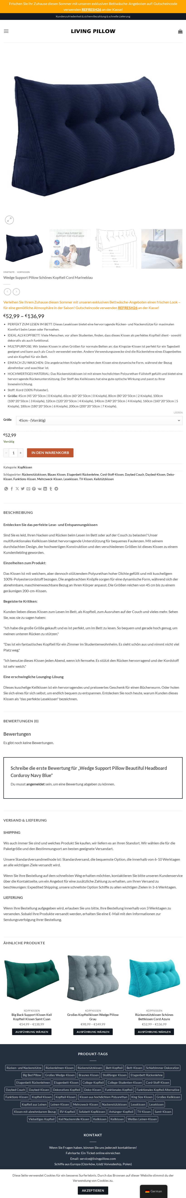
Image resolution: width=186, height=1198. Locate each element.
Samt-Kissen (163, 1111)
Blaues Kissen (57, 474)
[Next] (173, 136)
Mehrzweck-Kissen (49, 479)
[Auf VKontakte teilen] (40, 489)
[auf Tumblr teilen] (51, 489)
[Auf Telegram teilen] (56, 489)
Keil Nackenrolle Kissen (74, 1119)
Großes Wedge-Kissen (60, 1075)
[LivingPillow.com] (93, 31)
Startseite (9, 272)
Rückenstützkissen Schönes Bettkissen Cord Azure (154, 1017)
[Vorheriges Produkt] (16, 291)
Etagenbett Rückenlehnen (33, 1082)
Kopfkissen (23, 272)
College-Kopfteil (93, 1082)
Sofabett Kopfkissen (92, 1111)
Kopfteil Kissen (41, 1097)
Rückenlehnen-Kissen (59, 1068)
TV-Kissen (86, 479)
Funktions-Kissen (24, 479)
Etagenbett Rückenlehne (83, 474)
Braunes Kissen (89, 1075)
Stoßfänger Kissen (115, 1075)
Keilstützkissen (104, 479)
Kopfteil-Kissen (66, 1097)
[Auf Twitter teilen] (22, 489)
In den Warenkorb (50, 453)
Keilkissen (99, 1119)
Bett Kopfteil (114, 1068)
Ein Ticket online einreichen (100, 1153)
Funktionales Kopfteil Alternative (158, 1090)
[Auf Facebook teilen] (12, 489)
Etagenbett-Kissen (66, 1082)
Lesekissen (71, 479)
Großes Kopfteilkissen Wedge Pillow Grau (93, 1017)
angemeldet (35, 784)
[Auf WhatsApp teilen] (6, 489)
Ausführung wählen (31, 1031)
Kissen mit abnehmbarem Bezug (35, 1111)
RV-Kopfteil (67, 1111)
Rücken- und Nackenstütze (24, 1068)
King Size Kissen (141, 1097)
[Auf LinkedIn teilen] (45, 489)
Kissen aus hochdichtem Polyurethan (103, 1097)
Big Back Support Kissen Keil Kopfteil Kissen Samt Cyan (32, 1017)
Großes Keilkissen (168, 1097)
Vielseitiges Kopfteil (41, 1119)
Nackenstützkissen (114, 1104)
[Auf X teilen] (17, 489)
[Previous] (13, 136)
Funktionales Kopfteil (118, 1090)
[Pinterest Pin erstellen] (34, 489)
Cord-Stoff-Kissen (112, 474)
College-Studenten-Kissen (125, 1082)
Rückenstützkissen (34, 474)
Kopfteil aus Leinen (34, 1104)
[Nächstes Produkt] (7, 291)
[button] (6, 31)
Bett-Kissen (134, 1068)
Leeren (178, 412)
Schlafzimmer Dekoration (162, 1068)
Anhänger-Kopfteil (121, 1111)
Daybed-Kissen (155, 474)
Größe (7, 419)
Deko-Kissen (92, 1090)
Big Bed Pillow (32, 1075)
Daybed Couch (134, 474)
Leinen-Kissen (60, 1104)
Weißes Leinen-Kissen (142, 1119)
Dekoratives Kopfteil (66, 1090)
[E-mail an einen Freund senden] (28, 489)
